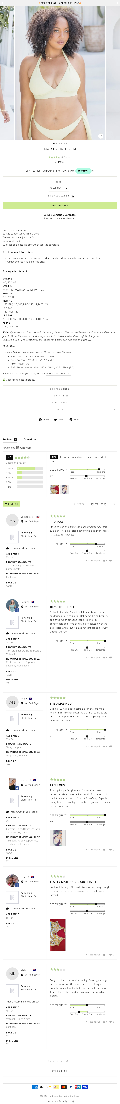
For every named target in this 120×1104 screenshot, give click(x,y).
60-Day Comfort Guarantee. (60, 214)
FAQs (60, 409)
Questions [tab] (30, 439)
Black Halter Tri (29, 536)
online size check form (58, 373)
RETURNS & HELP (59, 1060)
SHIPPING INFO (60, 389)
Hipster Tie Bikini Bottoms (57, 351)
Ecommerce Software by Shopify (60, 1101)
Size (59, 182)
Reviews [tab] (9, 439)
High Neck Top (87, 336)
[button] (60, 157)
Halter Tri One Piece (68, 336)
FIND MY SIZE (60, 395)
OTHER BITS (59, 1071)
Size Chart (60, 402)
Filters (12, 504)
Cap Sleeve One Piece (14, 339)
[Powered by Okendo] (17, 448)
